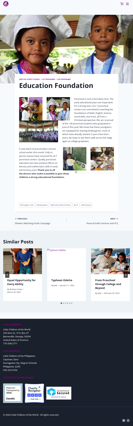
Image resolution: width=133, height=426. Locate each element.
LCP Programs (48, 79)
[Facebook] (123, 420)
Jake (55, 285)
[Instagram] (128, 420)
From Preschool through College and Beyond (108, 284)
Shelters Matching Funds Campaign (32, 221)
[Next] (126, 275)
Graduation (42, 205)
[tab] (61, 303)
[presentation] (22, 261)
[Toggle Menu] (127, 3)
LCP (76, 205)
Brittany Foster (16, 289)
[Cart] (122, 4)
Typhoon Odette (61, 280)
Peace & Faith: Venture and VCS (102, 221)
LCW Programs (64, 79)
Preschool (86, 205)
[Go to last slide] (7, 275)
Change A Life (26, 205)
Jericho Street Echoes (29, 79)
